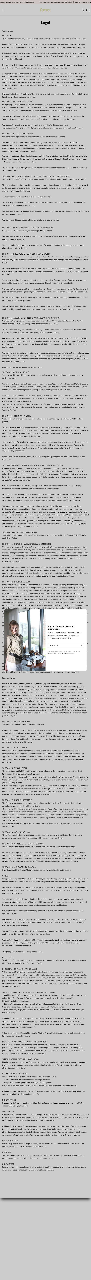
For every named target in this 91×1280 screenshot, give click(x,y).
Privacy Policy (52, 653)
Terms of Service (64, 653)
